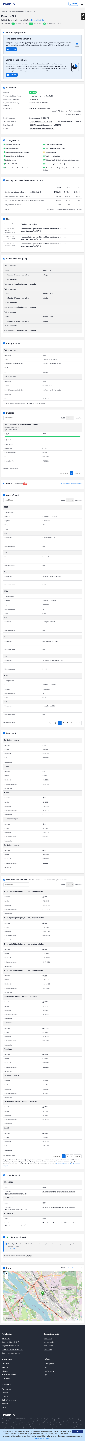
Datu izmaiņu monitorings (11, 1353)
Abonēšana (48, 1338)
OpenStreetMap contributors (73, 1320)
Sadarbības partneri (9, 1400)
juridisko (68, 1268)
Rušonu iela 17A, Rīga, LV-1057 (40, 121)
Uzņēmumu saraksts (17, 11)
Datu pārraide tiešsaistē (10, 1342)
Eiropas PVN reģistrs (74, 114)
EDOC (46, 1002)
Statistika (5, 1393)
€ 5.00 (13, 49)
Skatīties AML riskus (12, 164)
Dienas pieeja (49, 1342)
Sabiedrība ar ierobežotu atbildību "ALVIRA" (21, 425)
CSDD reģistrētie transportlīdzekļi (41, 128)
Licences (5, 1396)
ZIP (43, 609)
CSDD (46, 1367)
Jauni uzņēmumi (49, 1371)
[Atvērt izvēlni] (82, 4)
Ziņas (45, 1375)
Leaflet (62, 1320)
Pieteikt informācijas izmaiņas (72, 483)
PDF (45, 897)
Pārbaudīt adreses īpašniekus (70, 121)
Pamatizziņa (6, 1338)
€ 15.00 (13, 75)
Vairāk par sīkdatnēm (42, 1438)
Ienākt (74, 4)
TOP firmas (6, 1378)
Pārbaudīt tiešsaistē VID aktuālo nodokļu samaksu (62, 160)
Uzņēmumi (5, 1364)
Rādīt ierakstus (71, 418)
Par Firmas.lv (6, 1389)
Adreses (5, 1371)
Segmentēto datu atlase (10, 1346)
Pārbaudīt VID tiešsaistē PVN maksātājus (65, 111)
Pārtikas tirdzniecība (29, 224)
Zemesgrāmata (49, 1364)
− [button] (6, 1277)
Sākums (4, 11)
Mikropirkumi (48, 1346)
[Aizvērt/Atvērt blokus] (83, 15)
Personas (5, 1367)
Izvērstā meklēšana (9, 1375)
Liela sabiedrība (37, 20)
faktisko (74, 1268)
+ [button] (6, 1273)
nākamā (77, 723)
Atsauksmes (6, 1404)
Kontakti (4, 1407)
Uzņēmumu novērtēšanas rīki (12, 1349)
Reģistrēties (48, 1349)
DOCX (46, 1028)
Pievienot (29, 1255)
